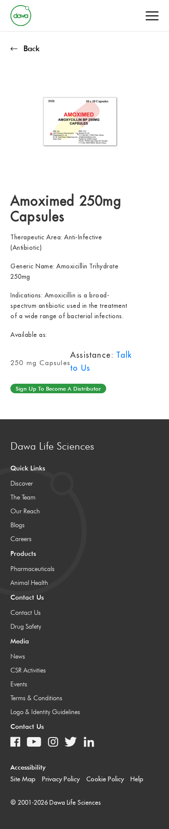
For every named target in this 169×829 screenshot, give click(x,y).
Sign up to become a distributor (58, 388)
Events (18, 684)
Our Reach (25, 511)
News (17, 656)
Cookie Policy (105, 779)
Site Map (23, 779)
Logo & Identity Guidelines (45, 712)
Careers (21, 539)
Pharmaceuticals (32, 569)
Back (31, 48)
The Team (23, 497)
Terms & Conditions (36, 698)
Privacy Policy (61, 779)
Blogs (17, 525)
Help (136, 779)
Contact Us (25, 613)
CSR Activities (28, 670)
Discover (21, 483)
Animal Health (29, 583)
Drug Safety (25, 626)
